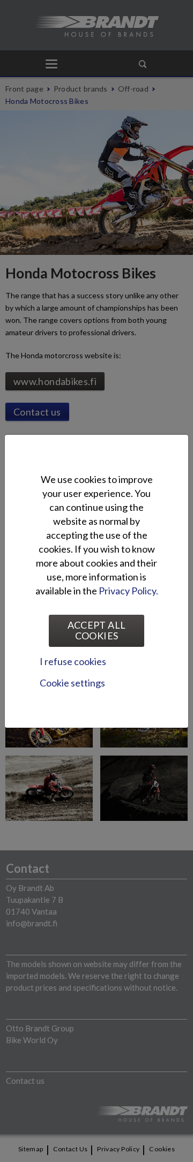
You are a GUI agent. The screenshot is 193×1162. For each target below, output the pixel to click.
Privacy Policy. (128, 591)
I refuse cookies (73, 661)
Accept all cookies (97, 630)
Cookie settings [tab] (72, 683)
